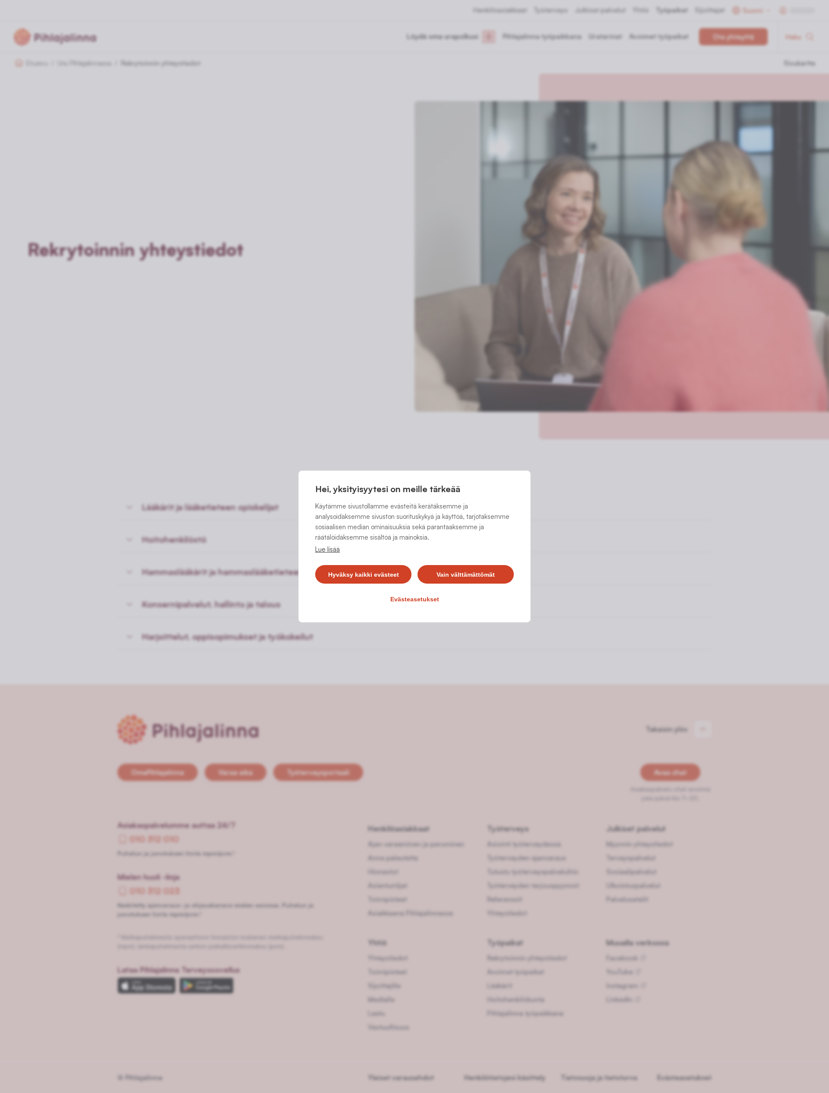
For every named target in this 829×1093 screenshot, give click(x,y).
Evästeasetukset (414, 599)
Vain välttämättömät (466, 574)
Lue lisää (327, 549)
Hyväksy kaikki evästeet (363, 574)
